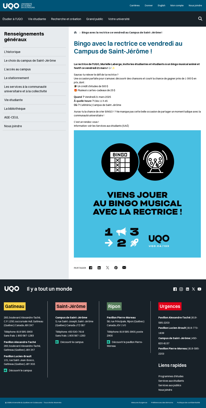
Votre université (119, 19)
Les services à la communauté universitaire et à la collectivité (25, 89)
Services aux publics (169, 385)
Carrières (135, 5)
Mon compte (177, 5)
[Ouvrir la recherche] (200, 19)
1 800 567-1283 (25, 335)
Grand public (94, 19)
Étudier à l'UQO (13, 19)
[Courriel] (124, 266)
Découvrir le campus (20, 370)
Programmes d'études (170, 376)
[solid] (6, 370)
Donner (149, 5)
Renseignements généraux (24, 36)
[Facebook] (91, 266)
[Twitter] (108, 266)
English (161, 5)
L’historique (12, 52)
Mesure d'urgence (139, 402)
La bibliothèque (14, 109)
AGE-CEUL (11, 117)
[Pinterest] (116, 266)
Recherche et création (66, 19)
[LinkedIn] (99, 266)
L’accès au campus (17, 69)
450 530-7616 (76, 331)
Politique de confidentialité (188, 402)
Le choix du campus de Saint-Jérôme (30, 60)
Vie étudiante (37, 19)
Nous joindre (195, 5)
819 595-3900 (25, 331)
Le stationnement (16, 78)
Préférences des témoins (162, 402)
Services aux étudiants (171, 380)
